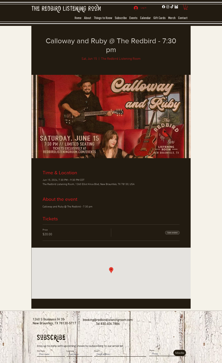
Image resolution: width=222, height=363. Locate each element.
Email (96, 351)
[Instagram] (168, 7)
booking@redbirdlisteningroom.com (108, 320)
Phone (151, 350)
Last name (70, 351)
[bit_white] (176, 7)
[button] (186, 7)
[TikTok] (172, 7)
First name (41, 351)
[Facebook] (164, 7)
